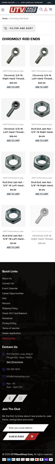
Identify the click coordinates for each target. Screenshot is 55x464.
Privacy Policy (9, 323)
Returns (6, 303)
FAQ (4, 298)
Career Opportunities (13, 293)
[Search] (41, 9)
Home (4, 18)
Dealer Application (11, 333)
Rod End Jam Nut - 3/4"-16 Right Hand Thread (42, 131)
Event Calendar (10, 288)
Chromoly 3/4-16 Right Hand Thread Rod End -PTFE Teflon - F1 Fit (13, 77)
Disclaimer (7, 318)
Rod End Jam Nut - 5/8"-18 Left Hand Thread (13, 238)
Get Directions (15, 362)
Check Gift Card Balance (14, 313)
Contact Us (8, 283)
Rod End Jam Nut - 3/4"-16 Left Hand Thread (13, 184)
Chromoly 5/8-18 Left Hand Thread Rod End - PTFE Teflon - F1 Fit (13, 131)
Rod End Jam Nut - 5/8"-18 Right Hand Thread (42, 184)
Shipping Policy (10, 308)
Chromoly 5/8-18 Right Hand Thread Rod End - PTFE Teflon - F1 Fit (42, 238)
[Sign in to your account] (45, 10)
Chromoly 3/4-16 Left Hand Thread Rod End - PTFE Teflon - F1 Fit (42, 77)
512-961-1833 (13, 369)
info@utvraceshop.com (18, 376)
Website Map (8, 338)
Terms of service (10, 328)
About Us (7, 278)
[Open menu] (2, 10)
